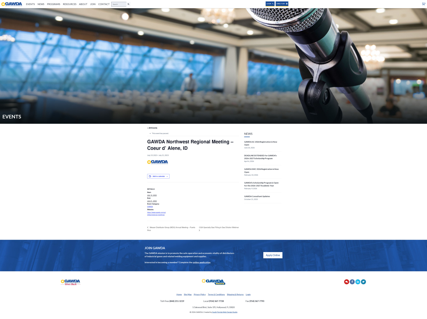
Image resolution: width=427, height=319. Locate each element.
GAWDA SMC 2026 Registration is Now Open (261, 170)
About (83, 4)
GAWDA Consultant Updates (257, 196)
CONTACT (104, 4)
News (41, 4)
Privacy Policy (200, 294)
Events (30, 4)
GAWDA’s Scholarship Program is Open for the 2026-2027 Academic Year (261, 184)
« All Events (152, 128)
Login (269, 4)
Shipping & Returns (235, 294)
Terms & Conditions (216, 294)
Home (179, 294)
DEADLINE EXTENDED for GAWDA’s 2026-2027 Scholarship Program (260, 157)
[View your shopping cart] (424, 3)
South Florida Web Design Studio (224, 312)
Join (93, 4)
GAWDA (150, 206)
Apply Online (273, 255)
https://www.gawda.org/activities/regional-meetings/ (156, 213)
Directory (281, 4)
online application (201, 262)
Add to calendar (159, 176)
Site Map (188, 294)
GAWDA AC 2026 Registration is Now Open (260, 143)
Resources (69, 4)
